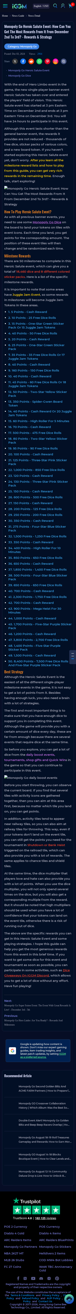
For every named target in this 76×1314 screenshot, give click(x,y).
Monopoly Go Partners (20, 1247)
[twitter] (25, 1278)
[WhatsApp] (39, 61)
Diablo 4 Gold (14, 1233)
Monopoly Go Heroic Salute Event (28, 70)
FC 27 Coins (12, 1267)
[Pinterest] (47, 61)
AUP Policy (53, 1298)
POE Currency (49, 1227)
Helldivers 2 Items (52, 1253)
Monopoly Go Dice (19, 75)
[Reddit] (31, 61)
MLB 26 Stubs (14, 1260)
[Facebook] (23, 61)
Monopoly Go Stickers (55, 1247)
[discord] (41, 1278)
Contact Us (45, 1301)
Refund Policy (30, 1298)
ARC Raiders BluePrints (56, 1240)
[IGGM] (19, 6)
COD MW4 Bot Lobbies (56, 1260)
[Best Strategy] (72, 658)
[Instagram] (55, 61)
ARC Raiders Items (17, 1240)
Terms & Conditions (22, 1295)
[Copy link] (63, 61)
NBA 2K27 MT (14, 1253)
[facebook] (18, 1278)
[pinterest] (57, 1278)
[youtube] (33, 1278)
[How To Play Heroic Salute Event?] (72, 653)
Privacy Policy (50, 1295)
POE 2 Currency (15, 1227)
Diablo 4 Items (50, 1233)
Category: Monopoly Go (22, 46)
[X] (15, 61)
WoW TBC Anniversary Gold (55, 1268)
